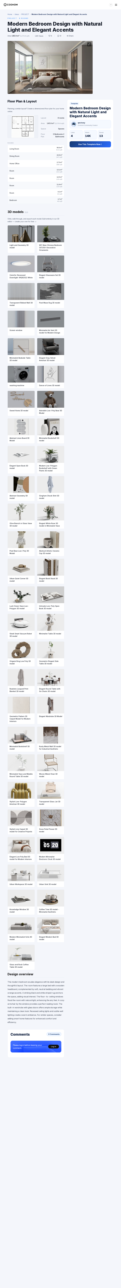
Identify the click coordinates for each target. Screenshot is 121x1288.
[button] (23, 126)
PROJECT (25, 14)
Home (10, 14)
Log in (53, 1047)
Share (71, 36)
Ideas (17, 14)
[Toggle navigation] (116, 5)
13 (60, 36)
